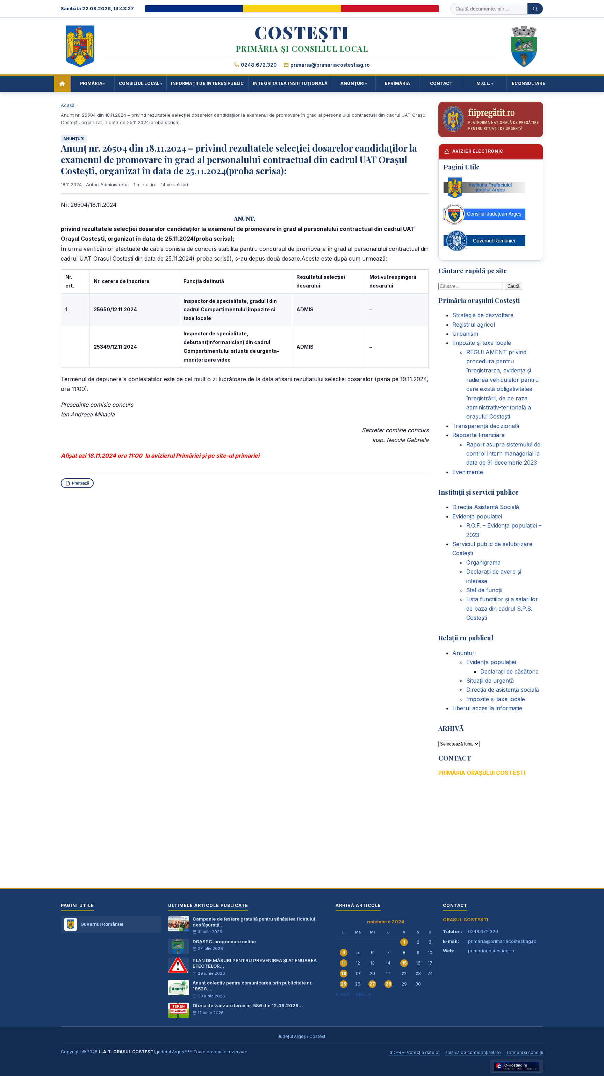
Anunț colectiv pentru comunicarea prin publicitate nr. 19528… (252, 985)
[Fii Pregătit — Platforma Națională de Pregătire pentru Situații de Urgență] (490, 119)
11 (343, 963)
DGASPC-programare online (224, 941)
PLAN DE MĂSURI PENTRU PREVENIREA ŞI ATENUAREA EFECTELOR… (255, 963)
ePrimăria (397, 83)
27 (372, 984)
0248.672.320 (259, 65)
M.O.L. (483, 83)
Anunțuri (352, 83)
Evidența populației (477, 516)
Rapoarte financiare (478, 434)
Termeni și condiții (524, 1052)
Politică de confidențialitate (473, 1052)
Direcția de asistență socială (502, 689)
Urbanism (465, 333)
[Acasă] (62, 84)
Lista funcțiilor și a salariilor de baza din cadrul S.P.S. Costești (502, 608)
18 (343, 973)
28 (388, 984)
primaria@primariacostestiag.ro (330, 65)
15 (404, 963)
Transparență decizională (485, 425)
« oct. (343, 993)
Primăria (91, 83)
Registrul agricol (473, 324)
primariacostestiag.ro (491, 950)
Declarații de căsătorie (509, 671)
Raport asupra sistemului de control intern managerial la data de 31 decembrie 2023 (503, 453)
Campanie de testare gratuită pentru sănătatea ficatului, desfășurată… (255, 922)
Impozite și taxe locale (481, 342)
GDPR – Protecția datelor (414, 1052)
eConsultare (528, 83)
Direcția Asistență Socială (485, 506)
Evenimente (467, 471)
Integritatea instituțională (290, 83)
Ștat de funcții (484, 590)
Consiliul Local (139, 83)
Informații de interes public (207, 83)
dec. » (363, 993)
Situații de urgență (490, 680)
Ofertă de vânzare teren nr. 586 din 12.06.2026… (248, 1005)
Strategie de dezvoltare (482, 315)
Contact (441, 83)
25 (343, 984)
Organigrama (483, 562)
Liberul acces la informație (487, 708)
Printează (80, 483)
